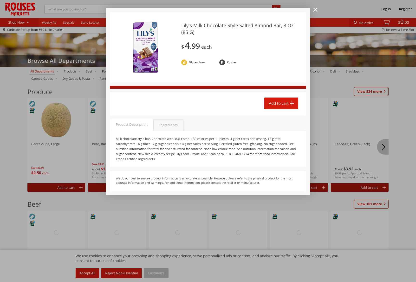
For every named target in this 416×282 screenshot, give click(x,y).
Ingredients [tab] (168, 125)
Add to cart (279, 103)
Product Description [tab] (132, 124)
